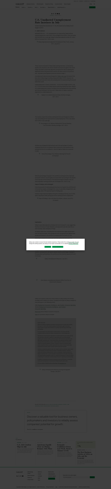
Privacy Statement (73, 243)
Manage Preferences (57, 246)
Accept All (47, 246)
